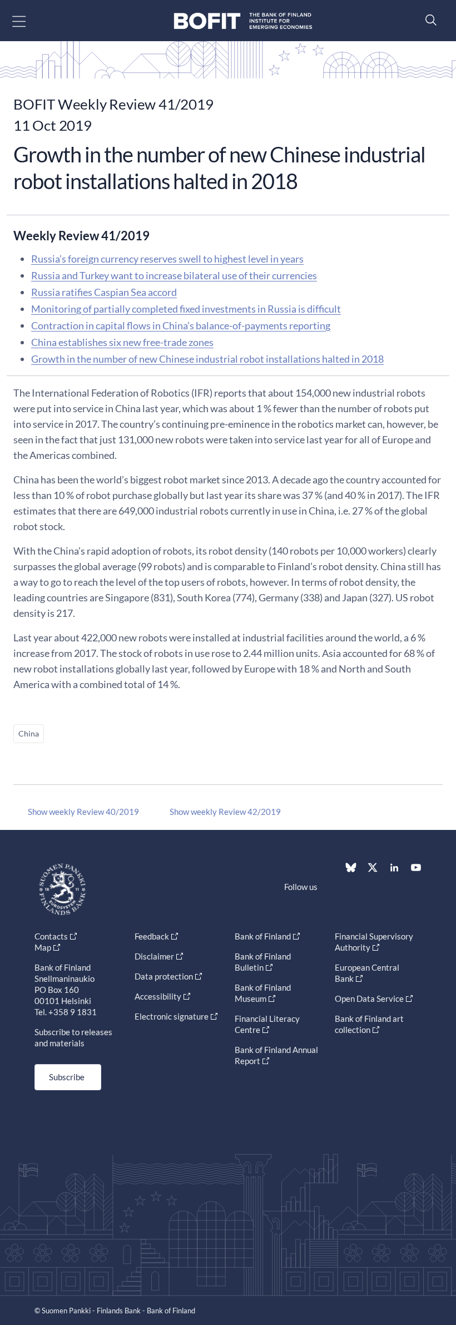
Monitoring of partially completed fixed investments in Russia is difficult (186, 309)
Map (42, 947)
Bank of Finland (263, 936)
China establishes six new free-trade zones (122, 342)
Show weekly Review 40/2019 (83, 812)
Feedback (152, 936)
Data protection (164, 976)
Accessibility (158, 996)
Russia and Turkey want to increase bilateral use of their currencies (174, 275)
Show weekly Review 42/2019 (225, 812)
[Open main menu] (29, 21)
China (28, 733)
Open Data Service (369, 998)
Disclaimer (154, 956)
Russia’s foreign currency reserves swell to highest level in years (167, 259)
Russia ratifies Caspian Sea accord (104, 292)
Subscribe (67, 1077)
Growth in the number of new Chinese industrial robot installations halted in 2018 (207, 359)
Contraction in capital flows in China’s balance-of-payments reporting (180, 325)
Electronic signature (172, 1016)
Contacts (51, 936)
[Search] (428, 20)
